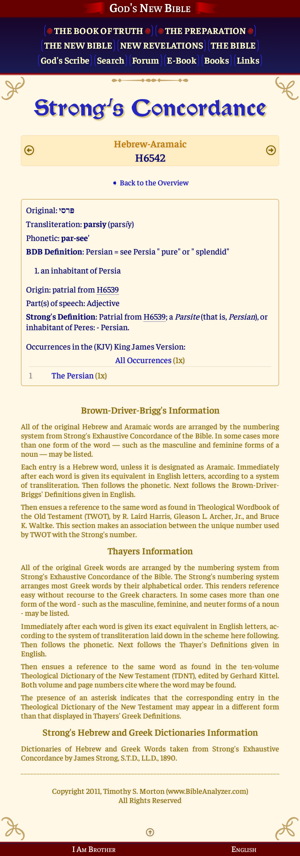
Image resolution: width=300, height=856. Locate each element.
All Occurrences (143, 359)
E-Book (181, 59)
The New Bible (78, 44)
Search (111, 59)
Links (248, 59)
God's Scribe (65, 59)
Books (216, 59)
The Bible (233, 44)
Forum (145, 59)
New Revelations (161, 44)
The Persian (73, 375)
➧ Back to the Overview (150, 182)
